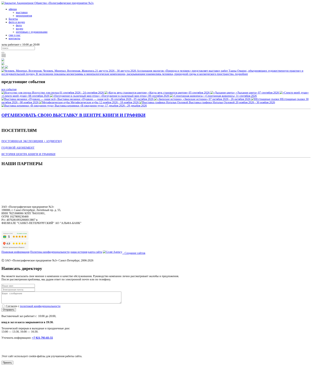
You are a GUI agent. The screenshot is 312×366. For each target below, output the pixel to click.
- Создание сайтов (133, 253)
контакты (14, 38)
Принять (7, 362)
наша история (78, 251)
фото (19, 25)
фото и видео (17, 22)
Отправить (8, 309)
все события (8, 89)
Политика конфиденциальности (50, 251)
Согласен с (33, 306)
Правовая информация (15, 251)
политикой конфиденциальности (40, 306)
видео (19, 28)
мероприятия (24, 15)
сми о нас (14, 35)
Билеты (13, 18)
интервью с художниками (31, 31)
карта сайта (95, 251)
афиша (13, 9)
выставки (22, 12)
